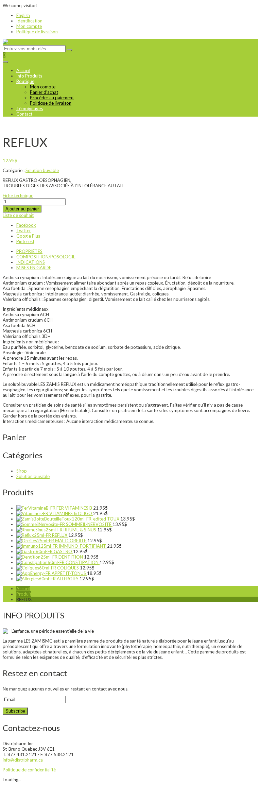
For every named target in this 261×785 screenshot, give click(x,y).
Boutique (25, 81)
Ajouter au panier (22, 208)
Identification (29, 20)
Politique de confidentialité (29, 769)
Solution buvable (42, 170)
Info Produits (29, 76)
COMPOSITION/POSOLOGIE (45, 256)
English (23, 15)
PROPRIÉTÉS (29, 251)
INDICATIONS (30, 262)
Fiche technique (18, 195)
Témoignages (29, 108)
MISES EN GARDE (33, 267)
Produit (23, 594)
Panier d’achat (44, 92)
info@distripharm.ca (23, 760)
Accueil (23, 70)
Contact (24, 114)
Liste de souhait (18, 215)
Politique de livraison (37, 31)
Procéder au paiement (52, 97)
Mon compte (29, 26)
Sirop (21, 471)
